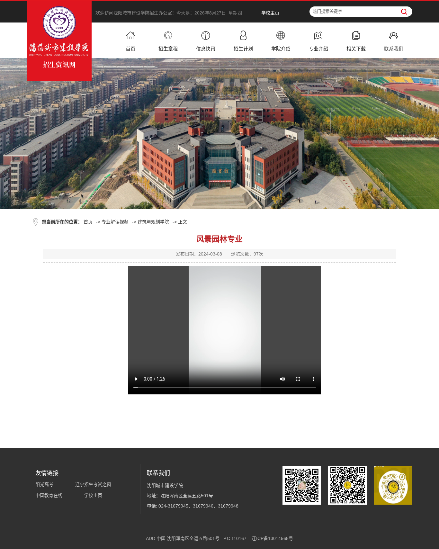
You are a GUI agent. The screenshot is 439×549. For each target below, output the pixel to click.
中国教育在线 (48, 495)
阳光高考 (44, 484)
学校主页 (270, 12)
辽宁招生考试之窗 (93, 484)
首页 (88, 221)
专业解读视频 (115, 221)
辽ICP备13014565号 (272, 538)
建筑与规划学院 (153, 221)
